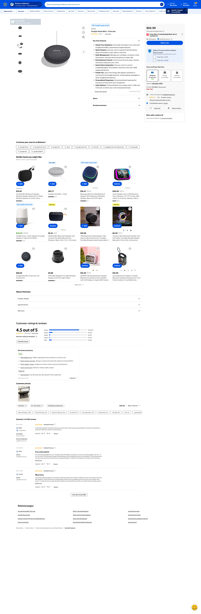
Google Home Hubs (24, 515)
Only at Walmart (150, 11)
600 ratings (108, 34)
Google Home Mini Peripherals (82, 522)
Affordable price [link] (26, 358)
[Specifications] (139, 304)
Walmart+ (172, 11)
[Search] (161, 4)
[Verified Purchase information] (55, 424)
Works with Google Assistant (82, 515)
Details (166, 103)
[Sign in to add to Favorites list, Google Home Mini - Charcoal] (83, 32)
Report (56, 433)
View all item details (101, 91)
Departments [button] (8, 11)
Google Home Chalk (134, 515)
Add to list (157, 108)
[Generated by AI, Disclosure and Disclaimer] (139, 91)
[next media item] (84, 52)
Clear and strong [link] (26, 368)
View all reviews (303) (79, 495)
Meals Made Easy (127, 11)
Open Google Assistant (80, 518)
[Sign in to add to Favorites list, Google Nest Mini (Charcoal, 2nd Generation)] (33, 248)
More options (162, 87)
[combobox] (104, 4)
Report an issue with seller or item (160, 100)
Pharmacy (81, 11)
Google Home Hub (133, 511)
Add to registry (176, 108)
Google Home (132, 522)
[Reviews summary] (103, 34)
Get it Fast (71, 11)
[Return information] (171, 39)
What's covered (158, 52)
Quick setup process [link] (27, 361)
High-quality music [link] (27, 364)
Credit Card (162, 11)
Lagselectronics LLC (169, 94)
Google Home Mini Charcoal (26, 511)
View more (78, 285)
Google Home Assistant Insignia (138, 518)
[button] (172, 4)
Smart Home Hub (23, 522)
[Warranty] (139, 311)
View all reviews (23, 341)
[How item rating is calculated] (36, 336)
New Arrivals (91, 11)
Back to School (48, 11)
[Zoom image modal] (83, 37)
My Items (139, 11)
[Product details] (139, 298)
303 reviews (35, 333)
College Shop (60, 11)
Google (93, 28)
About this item (23, 292)
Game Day (116, 11)
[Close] (38, 11)
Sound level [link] (24, 375)
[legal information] (163, 31)
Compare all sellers (166, 118)
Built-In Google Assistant (80, 511)
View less (72, 378)
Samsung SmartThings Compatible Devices (31, 518)
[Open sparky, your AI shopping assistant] (194, 607)
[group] (101, 34)
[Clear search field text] (156, 4)
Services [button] (21, 11)
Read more (38, 460)
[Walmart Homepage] (5, 4)
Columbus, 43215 (157, 83)
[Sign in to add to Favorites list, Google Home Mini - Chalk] (65, 167)
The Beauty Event (104, 11)
